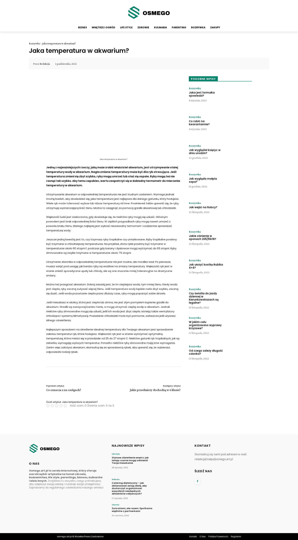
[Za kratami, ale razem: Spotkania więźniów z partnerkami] (171, 514)
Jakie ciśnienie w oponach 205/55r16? (202, 237)
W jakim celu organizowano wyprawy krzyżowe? (205, 325)
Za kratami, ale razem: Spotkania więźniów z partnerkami (132, 510)
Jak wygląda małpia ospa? (203, 180)
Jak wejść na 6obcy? (203, 207)
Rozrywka (34, 43)
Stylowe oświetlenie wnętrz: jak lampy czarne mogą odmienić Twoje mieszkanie (130, 460)
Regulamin (236, 536)
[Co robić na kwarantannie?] (239, 126)
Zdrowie (115, 505)
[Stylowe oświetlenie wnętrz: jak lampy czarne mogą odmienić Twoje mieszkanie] (171, 463)
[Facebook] (198, 481)
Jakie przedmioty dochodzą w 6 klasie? (155, 390)
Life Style (116, 454)
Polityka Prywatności (218, 536)
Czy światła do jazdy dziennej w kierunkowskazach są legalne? (203, 298)
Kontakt (193, 536)
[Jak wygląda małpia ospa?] (239, 183)
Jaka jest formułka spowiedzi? (202, 94)
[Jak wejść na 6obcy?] (239, 212)
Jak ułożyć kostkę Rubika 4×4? (206, 266)
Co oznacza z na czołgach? (63, 390)
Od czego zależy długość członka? (206, 352)
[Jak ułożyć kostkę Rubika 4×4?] (239, 269)
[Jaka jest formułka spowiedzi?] (239, 97)
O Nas (203, 536)
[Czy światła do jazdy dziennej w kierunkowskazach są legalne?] (239, 298)
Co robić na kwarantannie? (199, 122)
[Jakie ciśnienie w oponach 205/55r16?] (239, 241)
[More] (261, 63)
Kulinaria (116, 479)
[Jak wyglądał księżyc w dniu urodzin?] (239, 155)
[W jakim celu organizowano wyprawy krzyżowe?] (239, 327)
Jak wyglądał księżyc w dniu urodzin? (205, 151)
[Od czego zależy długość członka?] (239, 355)
